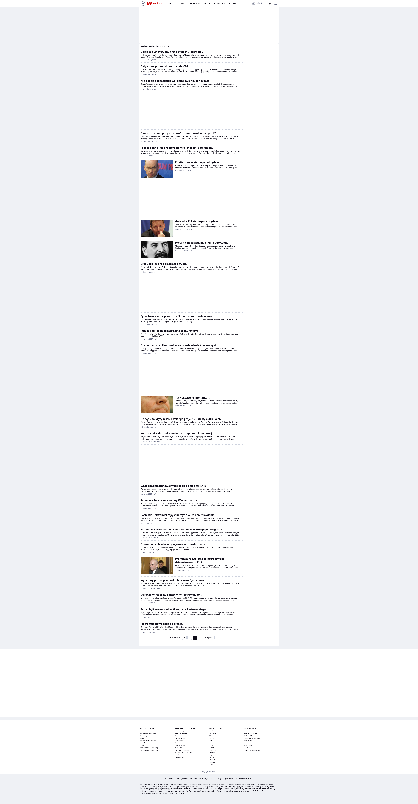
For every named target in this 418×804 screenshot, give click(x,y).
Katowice (212, 760)
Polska (171, 4)
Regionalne (219, 4)
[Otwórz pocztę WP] (254, 3)
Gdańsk (211, 748)
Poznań (211, 745)
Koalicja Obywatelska (250, 733)
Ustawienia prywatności (245, 778)
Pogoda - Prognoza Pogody (148, 741)
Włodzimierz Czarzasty (182, 750)
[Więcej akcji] (241, 51)
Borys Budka (178, 748)
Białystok (212, 752)
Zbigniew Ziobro (180, 738)
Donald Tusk (178, 743)
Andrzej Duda (179, 741)
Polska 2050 (247, 748)
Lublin (211, 764)
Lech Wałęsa (178, 755)
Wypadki (142, 743)
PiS (245, 731)
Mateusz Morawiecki (181, 733)
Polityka (232, 4)
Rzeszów (212, 762)
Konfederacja (248, 741)
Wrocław (212, 736)
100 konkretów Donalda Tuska (149, 750)
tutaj (182, 793)
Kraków (211, 738)
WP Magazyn (144, 731)
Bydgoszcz (212, 750)
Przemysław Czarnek (181, 736)
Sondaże (142, 745)
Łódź (210, 741)
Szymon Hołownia (180, 745)
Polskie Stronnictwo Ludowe (252, 738)
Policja (142, 738)
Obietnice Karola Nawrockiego (149, 748)
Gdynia (211, 755)
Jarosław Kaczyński (180, 731)
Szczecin (212, 743)
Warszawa (212, 733)
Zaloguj (268, 4)
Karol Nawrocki (179, 757)
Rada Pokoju (144, 736)
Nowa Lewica (248, 745)
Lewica (246, 743)
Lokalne (211, 731)
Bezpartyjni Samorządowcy (252, 750)
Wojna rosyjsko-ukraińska (148, 733)
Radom (211, 757)
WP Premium (195, 4)
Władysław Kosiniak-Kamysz (183, 752)
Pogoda (207, 4)
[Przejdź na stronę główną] (143, 5)
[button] (260, 3)
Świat (182, 4)
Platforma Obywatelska (251, 736)
